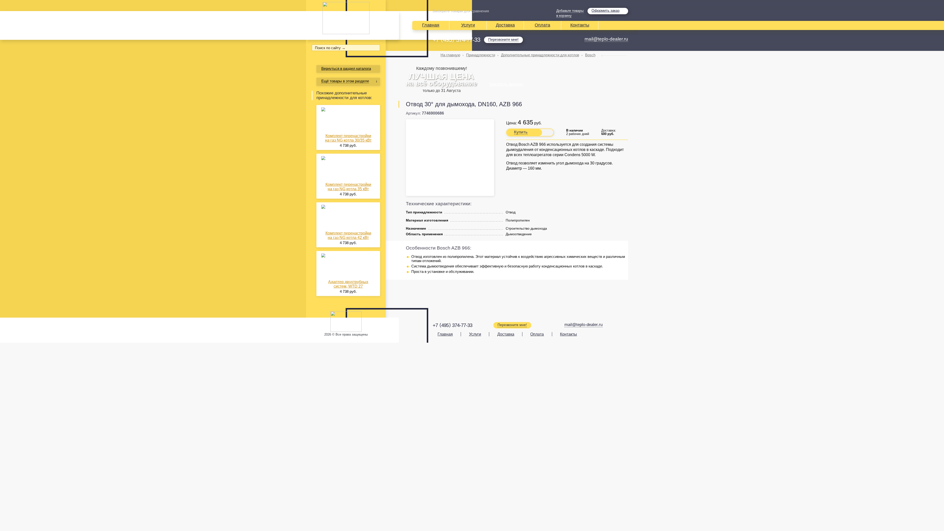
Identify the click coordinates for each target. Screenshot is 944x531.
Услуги (468, 25)
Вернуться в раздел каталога (346, 68)
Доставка (505, 25)
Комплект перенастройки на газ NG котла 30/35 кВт (348, 138)
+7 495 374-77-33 (456, 40)
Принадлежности (480, 55)
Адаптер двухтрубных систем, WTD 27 (348, 284)
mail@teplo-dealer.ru (606, 39)
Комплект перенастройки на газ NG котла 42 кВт (348, 235)
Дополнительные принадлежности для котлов (540, 55)
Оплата (542, 25)
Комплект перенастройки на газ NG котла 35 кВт (348, 186)
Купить (521, 132)
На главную (450, 55)
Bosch (590, 55)
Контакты (579, 25)
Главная (430, 25)
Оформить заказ (605, 10)
